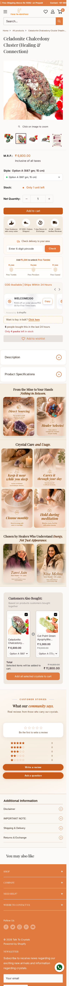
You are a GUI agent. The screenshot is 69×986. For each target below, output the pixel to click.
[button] (60, 12)
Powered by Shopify (15, 943)
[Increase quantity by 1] (49, 199)
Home (5, 30)
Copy (47, 301)
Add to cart (33, 210)
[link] (18, 624)
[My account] (52, 12)
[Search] (59, 21)
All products (18, 30)
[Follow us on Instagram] (19, 926)
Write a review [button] (33, 767)
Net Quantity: (12, 198)
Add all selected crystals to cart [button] (33, 676)
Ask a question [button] (33, 775)
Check (52, 248)
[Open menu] (5, 11)
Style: (24, 170)
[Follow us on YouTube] (32, 926)
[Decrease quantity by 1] (26, 199)
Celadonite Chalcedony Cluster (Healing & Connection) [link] (17, 641)
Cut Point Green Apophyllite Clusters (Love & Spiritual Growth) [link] (47, 637)
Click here (34, 319)
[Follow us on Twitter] (12, 926)
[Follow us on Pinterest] (26, 926)
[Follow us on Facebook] (6, 926)
